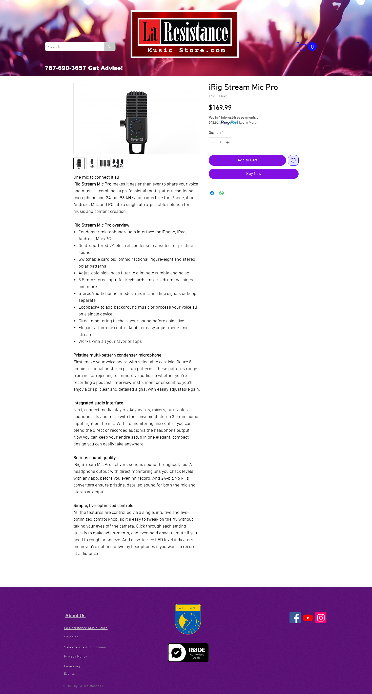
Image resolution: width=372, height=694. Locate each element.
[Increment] (228, 142)
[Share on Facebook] (212, 193)
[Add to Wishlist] (293, 160)
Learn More (248, 123)
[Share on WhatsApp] (222, 193)
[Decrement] (213, 142)
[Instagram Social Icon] (320, 617)
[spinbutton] (220, 142)
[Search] (109, 46)
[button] (308, 46)
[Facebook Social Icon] (295, 617)
